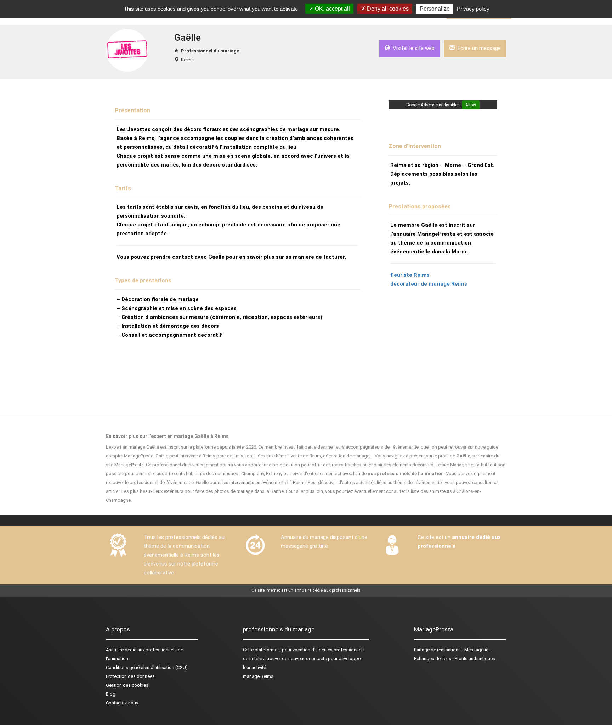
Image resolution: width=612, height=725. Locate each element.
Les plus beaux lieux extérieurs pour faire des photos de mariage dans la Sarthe (202, 491)
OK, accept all (331, 9)
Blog (110, 694)
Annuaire (115, 649)
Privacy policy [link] (473, 9)
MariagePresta (129, 464)
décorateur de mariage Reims (428, 284)
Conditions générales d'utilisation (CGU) (147, 667)
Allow (470, 104)
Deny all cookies (387, 9)
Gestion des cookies (127, 685)
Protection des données (130, 676)
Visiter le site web (412, 48)
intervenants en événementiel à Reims (268, 482)
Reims (187, 59)
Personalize (435, 9)
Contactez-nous (122, 703)
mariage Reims (258, 676)
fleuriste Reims (410, 275)
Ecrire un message (478, 48)
